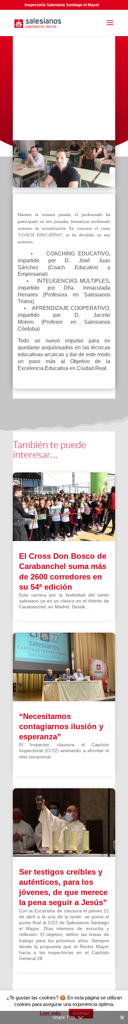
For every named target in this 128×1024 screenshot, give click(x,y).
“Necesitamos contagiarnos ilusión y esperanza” (61, 726)
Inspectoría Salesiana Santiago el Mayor (62, 5)
